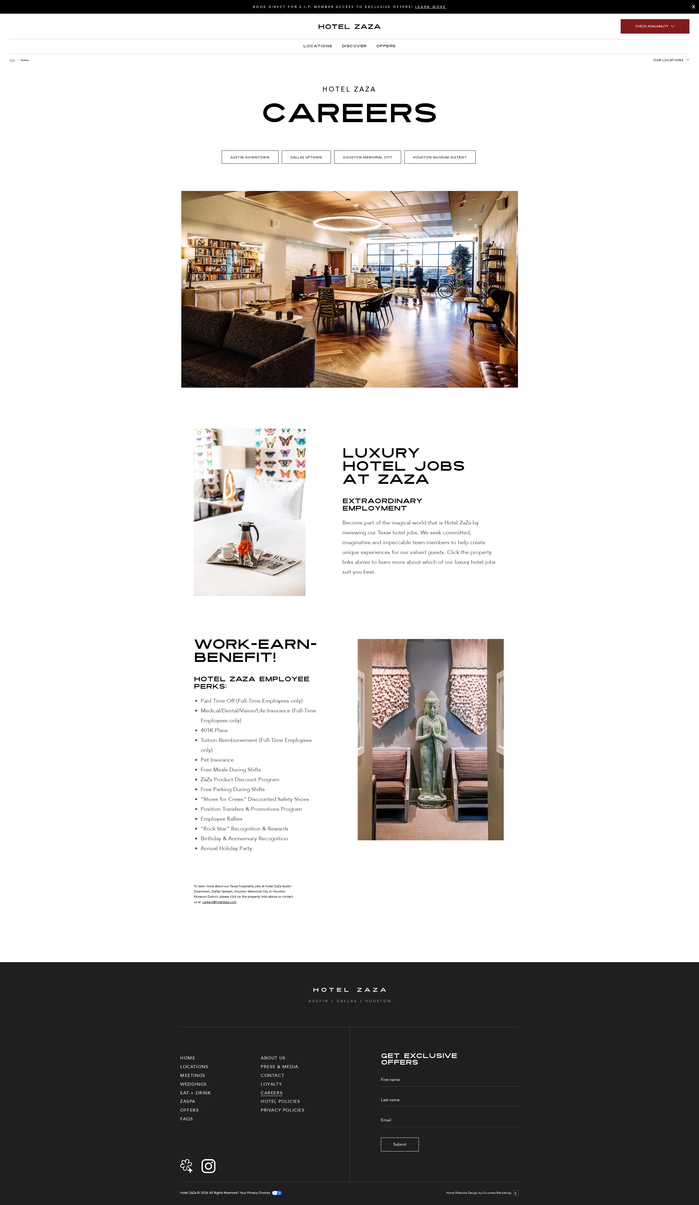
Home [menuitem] (187, 1058)
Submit (399, 1144)
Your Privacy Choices (255, 1193)
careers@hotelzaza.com (219, 902)
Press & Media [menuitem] (279, 1067)
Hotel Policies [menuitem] (280, 1101)
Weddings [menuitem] (193, 1084)
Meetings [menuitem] (192, 1076)
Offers (386, 46)
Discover (354, 46)
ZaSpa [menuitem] (188, 1101)
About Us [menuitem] (273, 1058)
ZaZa (12, 60)
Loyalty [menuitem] (271, 1084)
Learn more (430, 7)
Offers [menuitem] (189, 1110)
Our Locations (668, 60)
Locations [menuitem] (194, 1067)
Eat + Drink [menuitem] (195, 1093)
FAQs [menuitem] (186, 1119)
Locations (317, 46)
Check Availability (651, 26)
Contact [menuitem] (272, 1076)
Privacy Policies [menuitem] (283, 1110)
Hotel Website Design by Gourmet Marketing (478, 1193)
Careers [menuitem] (272, 1093)
